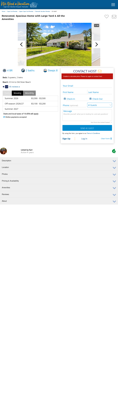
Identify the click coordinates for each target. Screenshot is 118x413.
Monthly (29, 93)
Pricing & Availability (10, 180)
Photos (5, 174)
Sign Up (66, 138)
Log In (84, 138)
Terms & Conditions (93, 133)
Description (6, 160)
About (4, 201)
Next (96, 44)
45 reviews (13, 86)
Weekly (17, 93)
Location (5, 167)
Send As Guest (87, 128)
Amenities (6, 187)
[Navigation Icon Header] (113, 4)
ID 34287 (54, 11)
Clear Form (105, 138)
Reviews (5, 194)
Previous (21, 44)
